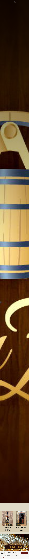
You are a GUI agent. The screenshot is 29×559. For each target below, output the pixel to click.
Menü (1, 1)
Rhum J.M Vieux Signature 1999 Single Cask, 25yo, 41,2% (21, 528)
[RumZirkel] (14, 1)
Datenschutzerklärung (3, 557)
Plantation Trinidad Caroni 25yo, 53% (7, 527)
